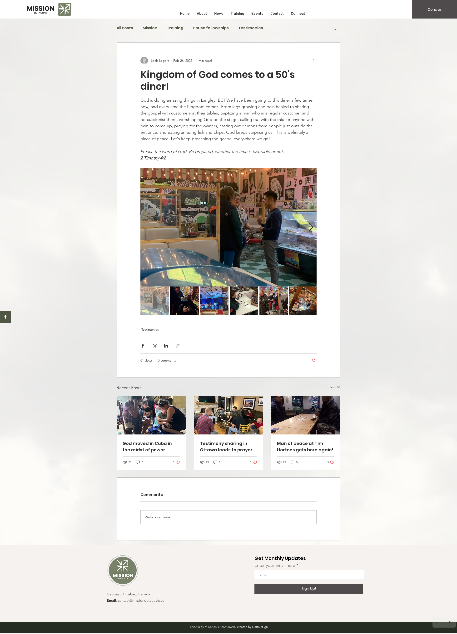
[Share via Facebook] (142, 345)
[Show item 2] (184, 300)
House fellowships (211, 28)
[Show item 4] (244, 300)
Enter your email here (274, 565)
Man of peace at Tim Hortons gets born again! (305, 446)
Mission (150, 28)
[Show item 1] (154, 300)
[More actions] (314, 60)
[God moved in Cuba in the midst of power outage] (151, 415)
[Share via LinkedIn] (166, 345)
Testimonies (250, 28)
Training (175, 28)
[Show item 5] (273, 300)
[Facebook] (5, 316)
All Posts (125, 28)
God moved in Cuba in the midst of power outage (147, 446)
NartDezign (260, 627)
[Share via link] (177, 345)
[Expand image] (228, 227)
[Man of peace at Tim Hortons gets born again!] (305, 415)
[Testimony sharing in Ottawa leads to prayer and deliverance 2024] (228, 415)
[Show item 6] (303, 300)
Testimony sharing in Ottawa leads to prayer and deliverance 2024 (226, 446)
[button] (334, 28)
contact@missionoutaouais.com (143, 600)
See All (335, 387)
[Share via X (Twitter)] (154, 345)
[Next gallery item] (311, 227)
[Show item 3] (214, 300)
